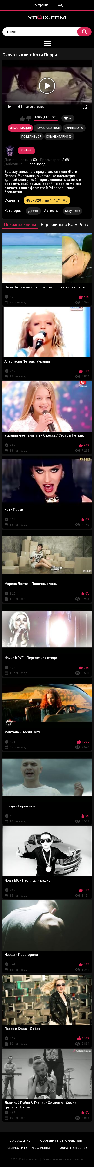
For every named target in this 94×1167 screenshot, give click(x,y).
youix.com (33, 1159)
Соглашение (19, 1140)
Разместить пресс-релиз (28, 1148)
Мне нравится (22, 118)
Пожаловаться (48, 128)
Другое (33, 211)
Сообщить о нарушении (61, 1140)
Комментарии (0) (59, 136)
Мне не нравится (28, 118)
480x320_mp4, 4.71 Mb (47, 200)
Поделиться (31, 136)
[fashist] (9, 150)
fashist (26, 150)
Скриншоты (74, 128)
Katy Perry (72, 211)
